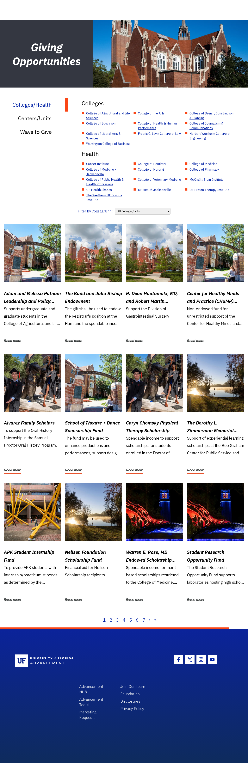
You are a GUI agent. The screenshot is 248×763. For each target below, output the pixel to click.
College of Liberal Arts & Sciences (103, 136)
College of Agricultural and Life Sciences (108, 115)
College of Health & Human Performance (157, 125)
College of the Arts (151, 113)
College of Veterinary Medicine (159, 179)
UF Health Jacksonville (154, 190)
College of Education (100, 123)
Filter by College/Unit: (95, 211)
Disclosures (130, 701)
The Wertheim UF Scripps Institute (104, 197)
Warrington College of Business (108, 144)
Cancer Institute (97, 164)
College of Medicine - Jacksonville (101, 172)
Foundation (130, 693)
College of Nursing (151, 169)
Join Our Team (132, 686)
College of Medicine (203, 164)
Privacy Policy (132, 708)
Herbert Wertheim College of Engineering (209, 136)
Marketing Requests (87, 714)
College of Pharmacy (204, 169)
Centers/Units (35, 118)
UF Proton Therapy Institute (209, 190)
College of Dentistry (152, 164)
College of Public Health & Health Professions (105, 182)
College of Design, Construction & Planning (211, 115)
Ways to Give (36, 131)
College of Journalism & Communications (206, 125)
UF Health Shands (99, 190)
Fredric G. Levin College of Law (159, 134)
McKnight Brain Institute (206, 179)
